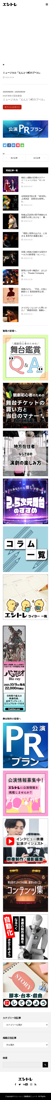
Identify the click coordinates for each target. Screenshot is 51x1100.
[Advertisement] (25, 35)
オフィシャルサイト (12, 107)
